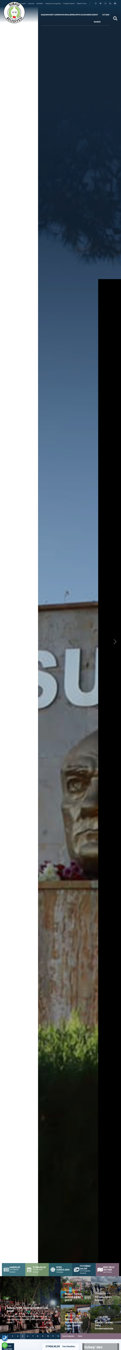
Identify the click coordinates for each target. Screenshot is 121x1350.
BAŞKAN (44, 15)
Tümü (80, 1336)
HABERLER (90, 15)
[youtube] (115, 3)
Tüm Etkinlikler (68, 1346)
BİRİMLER (73, 15)
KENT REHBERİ (97, 18)
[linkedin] (110, 3)
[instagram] (105, 3)
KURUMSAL (65, 15)
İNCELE (59, 519)
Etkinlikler (40, 3)
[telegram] (100, 3)
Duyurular (31, 3)
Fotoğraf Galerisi (69, 3)
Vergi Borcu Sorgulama (53, 3)
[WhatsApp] (5, 1345)
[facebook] (95, 3)
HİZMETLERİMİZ (54, 15)
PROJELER (81, 15)
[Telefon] (5, 1338)
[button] (6, 641)
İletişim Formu (81, 3)
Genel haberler (68, 1336)
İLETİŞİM (105, 15)
